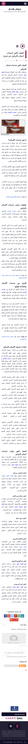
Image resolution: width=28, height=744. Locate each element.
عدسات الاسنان (11, 211)
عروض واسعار (14, 9)
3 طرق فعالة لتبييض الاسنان (13, 197)
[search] (3, 4)
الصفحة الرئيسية (12, 60)
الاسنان (6, 60)
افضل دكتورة (9, 476)
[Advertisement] (14, 28)
